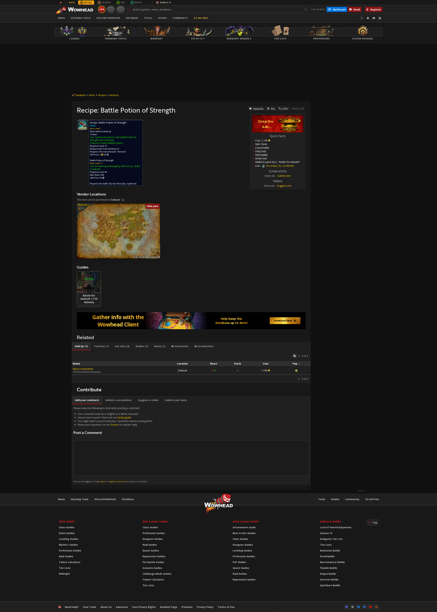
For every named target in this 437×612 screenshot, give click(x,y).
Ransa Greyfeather (83, 368)
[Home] (76, 9)
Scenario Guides (152, 568)
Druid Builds (327, 556)
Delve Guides (67, 533)
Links (285, 108)
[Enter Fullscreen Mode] (361, 18)
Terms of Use (226, 607)
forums (115, 424)
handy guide (124, 417)
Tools (321, 499)
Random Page (168, 607)
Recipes (102, 95)
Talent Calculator (69, 562)
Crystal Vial (131, 183)
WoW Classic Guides (246, 521)
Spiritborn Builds (330, 585)
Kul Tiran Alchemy (107, 148)
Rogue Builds (328, 573)
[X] (352, 606)
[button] (125, 238)
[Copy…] (294, 355)
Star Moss (117, 183)
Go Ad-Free (201, 18)
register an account (117, 481)
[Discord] (346, 606)
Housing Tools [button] (81, 18)
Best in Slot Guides (244, 533)
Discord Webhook (108, 18)
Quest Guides (151, 550)
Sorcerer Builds (329, 579)
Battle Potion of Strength (102, 160)
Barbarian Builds (330, 550)
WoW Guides (67, 521)
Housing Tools (79, 499)
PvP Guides (239, 562)
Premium (187, 607)
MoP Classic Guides (155, 521)
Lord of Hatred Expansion (335, 527)
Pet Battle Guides (153, 562)
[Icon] (82, 125)
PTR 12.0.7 (120, 9)
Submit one (284, 175)
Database (132, 18)
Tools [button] (148, 18)
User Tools (89, 607)
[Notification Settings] (367, 18)
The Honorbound (107, 151)
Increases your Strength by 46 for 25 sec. (114, 166)
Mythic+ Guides (68, 544)
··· (147, 2)
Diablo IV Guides (330, 521)
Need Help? (72, 607)
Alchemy (114, 95)
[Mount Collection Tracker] (191, 320)
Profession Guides (70, 550)
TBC (123, 2)
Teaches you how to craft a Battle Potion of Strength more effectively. (113, 139)
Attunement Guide (244, 527)
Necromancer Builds (332, 562)
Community (180, 18)
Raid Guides (66, 556)
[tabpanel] (191, 367)
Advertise (122, 607)
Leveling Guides (68, 539)
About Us (106, 607)
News (61, 18)
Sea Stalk (103, 183)
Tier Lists (65, 568)
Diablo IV (165, 2)
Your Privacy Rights (144, 607)
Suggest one (284, 185)
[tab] (81, 346)
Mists (138, 2)
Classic (106, 2)
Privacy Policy (205, 607)
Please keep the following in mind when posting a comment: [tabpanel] (113, 444)
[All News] (61, 3)
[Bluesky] (358, 606)
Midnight (64, 573)
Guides (162, 18)
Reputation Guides (154, 556)
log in (103, 481)
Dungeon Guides (153, 539)
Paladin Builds (328, 568)
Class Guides (66, 527)
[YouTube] (370, 606)
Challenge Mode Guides (157, 573)
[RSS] (376, 606)
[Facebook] (364, 606)
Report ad (361, 491)
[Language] (379, 18)
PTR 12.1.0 (111, 9)
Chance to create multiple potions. (106, 143)
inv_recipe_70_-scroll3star (280, 165)
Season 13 (326, 533)
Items (92, 95)
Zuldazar (115, 199)
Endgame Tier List (331, 539)
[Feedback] (373, 18)
